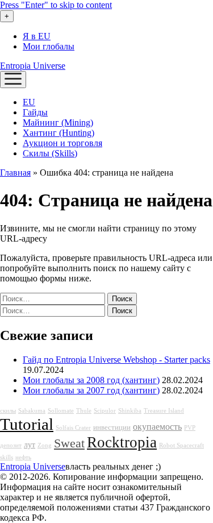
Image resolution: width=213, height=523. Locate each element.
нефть (23, 457)
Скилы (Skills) (50, 153)
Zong (44, 445)
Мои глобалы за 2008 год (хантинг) (91, 380)
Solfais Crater (73, 428)
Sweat (69, 443)
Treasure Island (164, 411)
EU (29, 102)
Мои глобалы (48, 46)
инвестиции (112, 427)
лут (29, 444)
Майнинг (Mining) (58, 122)
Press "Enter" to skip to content (56, 5)
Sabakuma (31, 411)
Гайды (35, 112)
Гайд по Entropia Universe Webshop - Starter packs (116, 359)
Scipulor (105, 411)
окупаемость (157, 427)
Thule (83, 411)
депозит (11, 445)
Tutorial (26, 424)
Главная (15, 172)
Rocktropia (122, 442)
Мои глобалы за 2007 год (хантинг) (91, 390)
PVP (189, 428)
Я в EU (37, 36)
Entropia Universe (32, 65)
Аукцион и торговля (62, 143)
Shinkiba (129, 411)
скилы (8, 411)
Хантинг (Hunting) (58, 133)
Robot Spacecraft (181, 445)
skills (6, 457)
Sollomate (61, 411)
